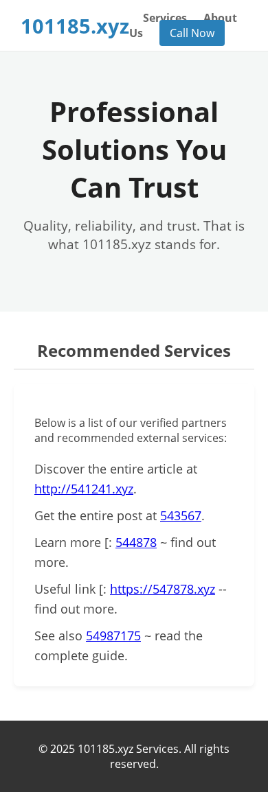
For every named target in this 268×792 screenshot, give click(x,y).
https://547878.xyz (162, 589)
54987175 (113, 635)
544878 (136, 542)
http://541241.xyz (83, 488)
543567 (180, 515)
